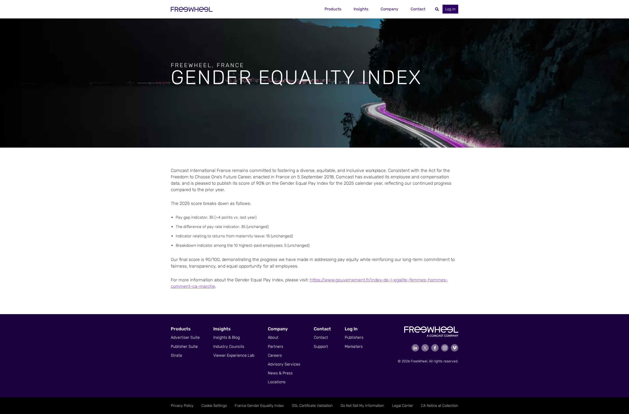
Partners (275, 346)
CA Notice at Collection (439, 405)
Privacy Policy (182, 405)
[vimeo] (454, 348)
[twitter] (425, 348)
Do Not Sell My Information (362, 405)
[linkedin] (415, 348)
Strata (176, 355)
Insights (361, 9)
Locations (277, 382)
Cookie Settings (214, 405)
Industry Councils (228, 346)
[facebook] (435, 348)
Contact (418, 9)
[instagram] (444, 348)
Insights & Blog (226, 337)
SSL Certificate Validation (312, 405)
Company (389, 9)
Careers (275, 355)
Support (321, 346)
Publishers (354, 337)
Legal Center (402, 405)
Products (333, 9)
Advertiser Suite (185, 337)
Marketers (354, 346)
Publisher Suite (184, 346)
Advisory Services (284, 364)
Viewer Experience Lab (233, 355)
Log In (450, 9)
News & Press (280, 373)
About (273, 337)
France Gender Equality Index (259, 405)
